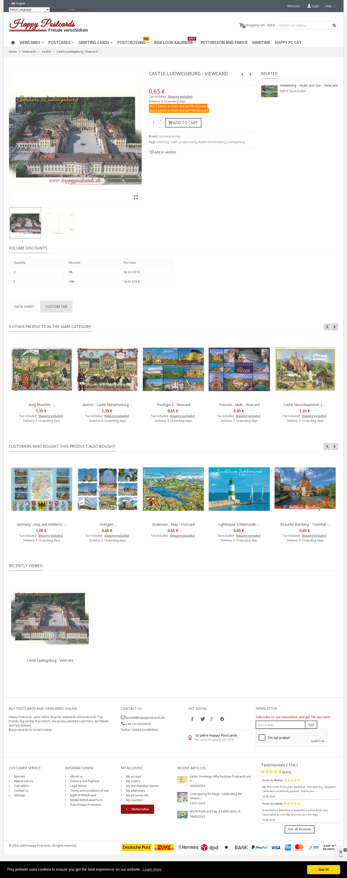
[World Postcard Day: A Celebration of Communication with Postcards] (182, 814)
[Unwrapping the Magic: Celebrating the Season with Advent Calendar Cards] (182, 797)
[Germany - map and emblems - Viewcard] (41, 489)
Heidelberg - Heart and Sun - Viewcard (309, 85)
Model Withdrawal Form (86, 800)
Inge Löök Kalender (174, 41)
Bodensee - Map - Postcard (173, 524)
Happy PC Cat (288, 42)
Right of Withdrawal (83, 795)
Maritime (261, 42)
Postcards (59, 42)
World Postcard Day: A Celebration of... (216, 811)
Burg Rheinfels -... (42, 404)
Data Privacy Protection (86, 805)
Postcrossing (132, 41)
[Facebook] (192, 719)
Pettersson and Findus (224, 42)
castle (174, 142)
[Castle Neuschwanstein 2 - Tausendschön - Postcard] (305, 369)
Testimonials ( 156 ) (279, 765)
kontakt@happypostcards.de (145, 718)
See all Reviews (299, 829)
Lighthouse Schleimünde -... (239, 524)
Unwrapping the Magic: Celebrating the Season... (216, 796)
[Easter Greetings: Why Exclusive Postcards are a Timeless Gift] (182, 779)
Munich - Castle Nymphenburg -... (107, 404)
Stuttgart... (107, 524)
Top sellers (21, 786)
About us (76, 776)
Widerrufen (140, 809)
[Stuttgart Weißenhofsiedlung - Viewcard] (107, 489)
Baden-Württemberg (212, 142)
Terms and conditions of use (89, 791)
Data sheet (24, 306)
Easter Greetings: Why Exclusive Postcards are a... (220, 778)
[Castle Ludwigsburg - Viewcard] (25, 223)
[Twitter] (202, 719)
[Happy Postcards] (49, 25)
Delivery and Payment (84, 781)
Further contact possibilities (139, 730)
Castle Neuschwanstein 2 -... (305, 404)
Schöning (163, 142)
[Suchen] (334, 25)
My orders (133, 781)
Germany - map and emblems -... (42, 524)
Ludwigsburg (236, 142)
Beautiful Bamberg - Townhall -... (305, 524)
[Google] (212, 719)
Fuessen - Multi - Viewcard (239, 404)
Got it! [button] (324, 869)
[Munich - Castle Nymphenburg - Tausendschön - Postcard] (107, 369)
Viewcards (30, 42)
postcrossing (188, 142)
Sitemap (19, 795)
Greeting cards (94, 42)
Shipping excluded (180, 97)
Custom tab (56, 306)
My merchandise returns (142, 786)
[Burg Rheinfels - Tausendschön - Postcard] (41, 369)
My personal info (137, 795)
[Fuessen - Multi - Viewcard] (239, 369)
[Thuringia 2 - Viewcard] (173, 369)
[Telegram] (222, 719)
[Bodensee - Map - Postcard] (173, 489)
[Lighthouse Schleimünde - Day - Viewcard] (239, 489)
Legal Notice (78, 786)
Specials (19, 776)
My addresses (135, 791)
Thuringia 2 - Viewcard (173, 404)
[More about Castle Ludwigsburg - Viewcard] (50, 617)
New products (23, 781)
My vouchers (134, 800)
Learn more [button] (152, 869)
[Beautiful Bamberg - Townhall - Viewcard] (305, 489)
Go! (311, 724)
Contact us (20, 791)
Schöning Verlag (169, 136)
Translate (83, 10)
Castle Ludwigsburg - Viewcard (50, 660)
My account (133, 776)
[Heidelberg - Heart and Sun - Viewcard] (269, 91)
